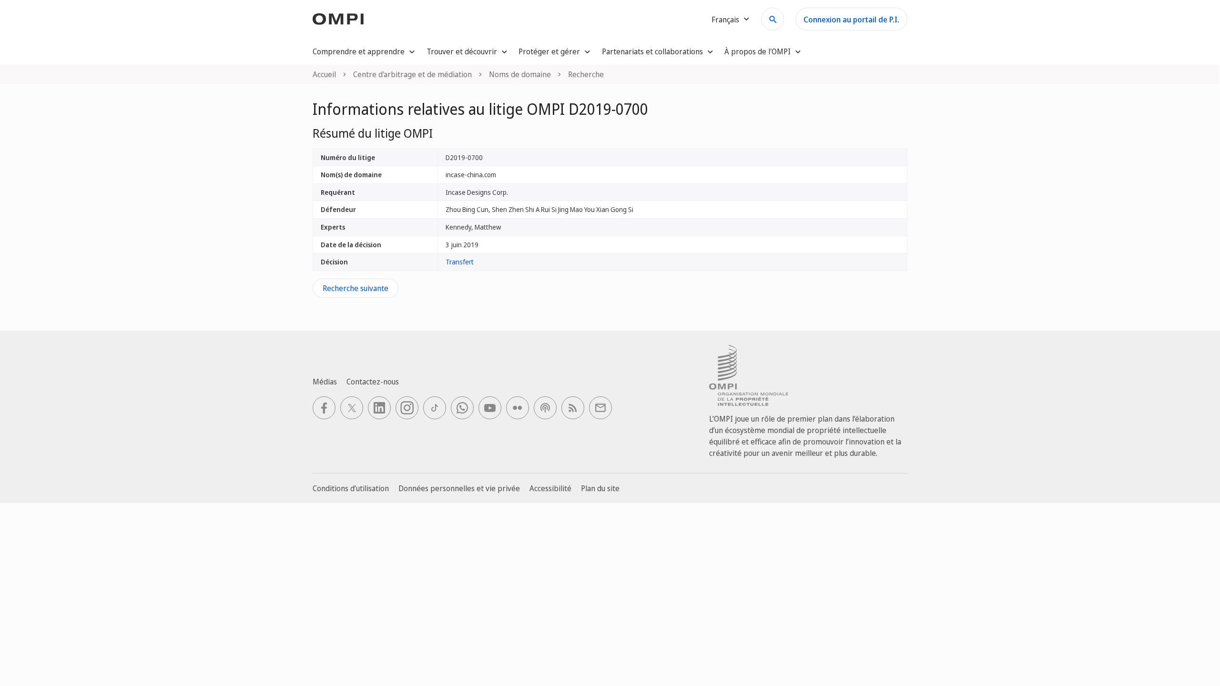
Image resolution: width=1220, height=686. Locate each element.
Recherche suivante (355, 288)
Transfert (460, 261)
